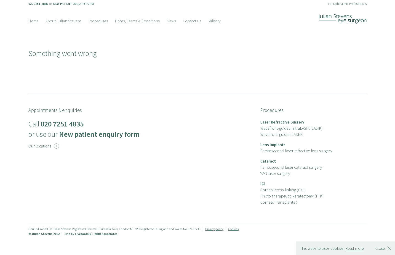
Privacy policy (214, 229)
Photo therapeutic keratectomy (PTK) (292, 196)
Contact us (192, 21)
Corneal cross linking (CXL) (283, 189)
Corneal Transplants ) (278, 202)
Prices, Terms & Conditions (137, 21)
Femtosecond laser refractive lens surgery (296, 150)
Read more (354, 248)
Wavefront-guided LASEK (281, 134)
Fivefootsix (83, 234)
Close (380, 248)
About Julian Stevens (63, 21)
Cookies (233, 229)
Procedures (98, 21)
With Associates (105, 234)
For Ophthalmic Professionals (347, 4)
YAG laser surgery (275, 173)
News (171, 21)
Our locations (43, 146)
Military (214, 21)
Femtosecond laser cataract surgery (291, 167)
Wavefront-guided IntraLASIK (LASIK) (291, 128)
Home (33, 21)
